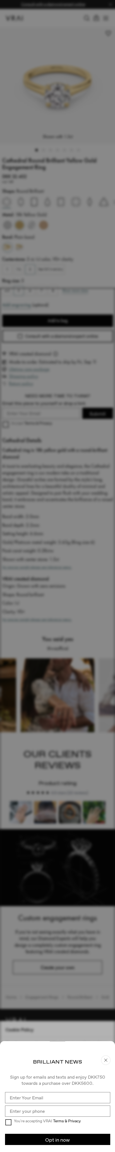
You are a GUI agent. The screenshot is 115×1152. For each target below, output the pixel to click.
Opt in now (57, 1139)
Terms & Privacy (67, 1121)
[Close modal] (57, 576)
